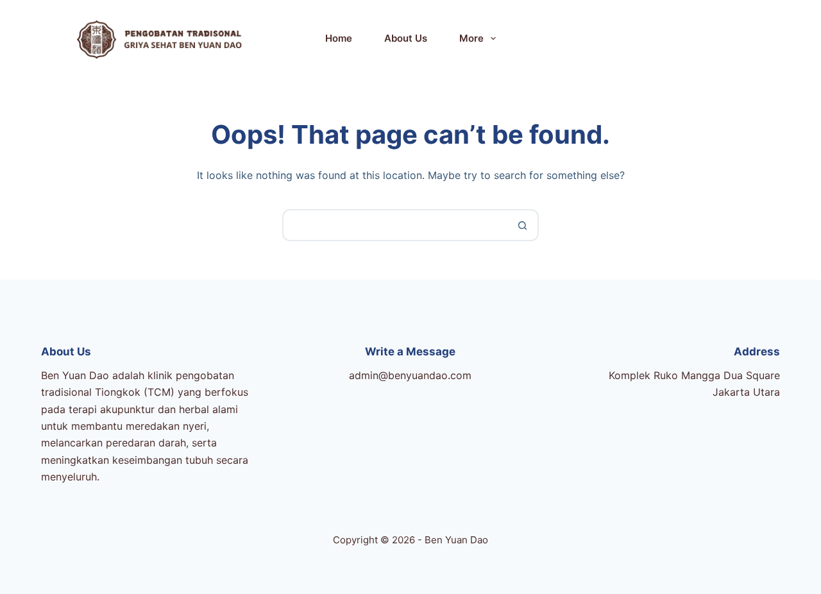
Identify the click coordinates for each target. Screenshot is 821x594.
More (471, 38)
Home (338, 38)
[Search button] (523, 225)
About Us (405, 38)
